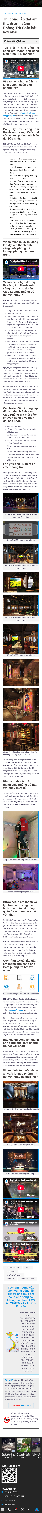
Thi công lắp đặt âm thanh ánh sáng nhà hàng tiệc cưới (8, 1455)
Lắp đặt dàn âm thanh (14, 1275)
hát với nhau (11, 1271)
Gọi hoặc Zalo (21, 1405)
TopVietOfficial (10, 1500)
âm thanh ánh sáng (12, 1267)
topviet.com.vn (10, 1505)
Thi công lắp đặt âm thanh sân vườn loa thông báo (23, 1455)
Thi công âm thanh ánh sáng (15, 14)
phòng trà (10, 1279)
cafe (28, 1267)
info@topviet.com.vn (12, 1492)
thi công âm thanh (27, 1279)
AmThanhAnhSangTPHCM (14, 1496)
